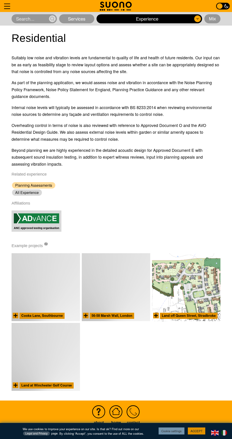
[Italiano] (224, 432)
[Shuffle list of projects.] (46, 244)
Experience (147, 18)
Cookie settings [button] (171, 431)
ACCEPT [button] (197, 431)
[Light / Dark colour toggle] (223, 6)
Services (76, 18)
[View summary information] (15, 315)
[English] (215, 432)
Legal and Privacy (36, 433)
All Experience (27, 192)
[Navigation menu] (7, 6)
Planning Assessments (33, 185)
